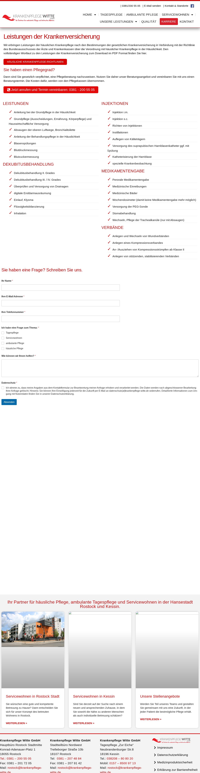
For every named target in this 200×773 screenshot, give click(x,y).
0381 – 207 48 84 (69, 758)
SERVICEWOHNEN (175, 14)
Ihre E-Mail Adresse (12, 296)
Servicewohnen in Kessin (94, 696)
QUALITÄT (148, 21)
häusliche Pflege (14, 348)
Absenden (9, 402)
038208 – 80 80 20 (120, 758)
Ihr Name (7, 281)
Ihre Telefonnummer (13, 312)
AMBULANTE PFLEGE (142, 14)
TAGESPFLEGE (111, 14)
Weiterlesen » (16, 723)
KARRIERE (168, 21)
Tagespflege (12, 332)
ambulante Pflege (15, 343)
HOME (87, 14)
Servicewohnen (14, 338)
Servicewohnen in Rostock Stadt (32, 696)
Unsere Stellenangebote (160, 696)
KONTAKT (187, 21)
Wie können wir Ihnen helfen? (18, 356)
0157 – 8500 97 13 (122, 763)
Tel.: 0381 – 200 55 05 (15, 758)
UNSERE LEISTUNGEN (116, 21)
